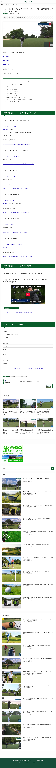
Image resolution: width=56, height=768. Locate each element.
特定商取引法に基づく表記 (19, 760)
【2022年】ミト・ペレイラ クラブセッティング (17, 84)
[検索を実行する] (52, 468)
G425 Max (5, 129)
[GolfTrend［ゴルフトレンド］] (28, 1)
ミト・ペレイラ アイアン (12, 89)
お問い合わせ (39, 760)
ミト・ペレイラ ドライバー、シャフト (15, 86)
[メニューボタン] (1, 1)
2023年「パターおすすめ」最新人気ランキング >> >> (16, 232)
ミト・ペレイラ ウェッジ (12, 91)
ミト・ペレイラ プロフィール (12, 101)
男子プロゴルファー (14, 376)
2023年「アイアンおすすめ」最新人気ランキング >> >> (16, 188)
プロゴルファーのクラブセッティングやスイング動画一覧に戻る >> (28, 368)
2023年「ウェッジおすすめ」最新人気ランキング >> (16, 212)
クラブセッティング (23, 376)
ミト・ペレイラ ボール (12, 95)
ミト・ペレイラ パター (12, 93)
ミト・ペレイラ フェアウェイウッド (15, 88)
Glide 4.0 (5, 203)
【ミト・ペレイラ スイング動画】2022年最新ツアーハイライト (20, 312)
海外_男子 (6, 13)
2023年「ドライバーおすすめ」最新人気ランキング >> (16, 144)
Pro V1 (5, 247)
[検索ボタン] (54, 1)
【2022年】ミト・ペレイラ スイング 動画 (15, 97)
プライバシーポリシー (30, 760)
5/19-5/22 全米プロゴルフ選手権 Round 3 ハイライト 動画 (19, 99)
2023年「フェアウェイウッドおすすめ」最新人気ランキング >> (18, 164)
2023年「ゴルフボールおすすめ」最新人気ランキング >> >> (17, 256)
